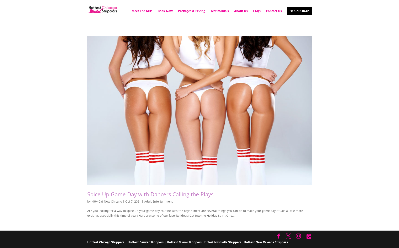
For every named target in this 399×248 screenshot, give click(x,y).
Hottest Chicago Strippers (105, 242)
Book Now (165, 11)
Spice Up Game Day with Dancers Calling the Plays (150, 194)
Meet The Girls (142, 11)
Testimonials (220, 11)
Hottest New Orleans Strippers (266, 242)
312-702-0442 (299, 11)
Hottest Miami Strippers (184, 242)
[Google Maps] (309, 236)
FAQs (257, 11)
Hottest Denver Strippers (146, 242)
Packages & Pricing (191, 11)
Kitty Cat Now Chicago (106, 201)
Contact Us (274, 11)
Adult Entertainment (158, 201)
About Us (241, 11)
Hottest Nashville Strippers (221, 242)
